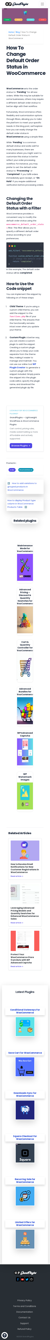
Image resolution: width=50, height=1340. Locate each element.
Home (11, 32)
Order (12, 470)
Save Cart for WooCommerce (25, 1052)
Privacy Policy (24, 1300)
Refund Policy (24, 1329)
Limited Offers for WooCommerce (25, 1224)
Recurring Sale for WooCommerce (25, 1181)
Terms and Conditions (24, 1306)
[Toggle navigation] (42, 4)
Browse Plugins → (20, 445)
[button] (41, 244)
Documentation (24, 1311)
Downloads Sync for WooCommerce (25, 1094)
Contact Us (24, 1317)
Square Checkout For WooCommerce (25, 1138)
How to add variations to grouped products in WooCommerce (22, 486)
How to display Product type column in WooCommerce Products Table (21, 504)
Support (24, 1323)
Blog (18, 32)
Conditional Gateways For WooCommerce (25, 1011)
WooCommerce (25, 470)
